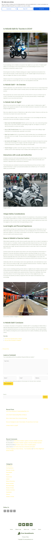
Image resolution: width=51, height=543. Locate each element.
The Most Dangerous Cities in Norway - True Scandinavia (19, 448)
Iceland (7, 479)
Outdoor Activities (10, 490)
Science (8, 494)
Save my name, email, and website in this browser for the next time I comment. (23, 381)
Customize (9, 8)
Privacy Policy (25, 537)
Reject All (25, 8)
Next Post (47, 349)
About (39, 529)
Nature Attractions (10, 481)
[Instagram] (27, 524)
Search (4, 394)
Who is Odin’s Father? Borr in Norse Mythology (16, 418)
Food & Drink (9, 477)
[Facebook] (19, 524)
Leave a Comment (7, 31)
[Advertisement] (25, 14)
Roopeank (21, 316)
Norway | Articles (10, 487)
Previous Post (5, 349)
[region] (25, 5)
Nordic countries (27, 31)
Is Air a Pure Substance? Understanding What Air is (17, 411)
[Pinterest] (31, 524)
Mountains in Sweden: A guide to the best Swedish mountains (28, 440)
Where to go (18, 529)
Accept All (41, 8)
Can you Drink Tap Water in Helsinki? (13, 340)
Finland (22, 31)
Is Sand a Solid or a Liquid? (12, 425)
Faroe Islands (9, 472)
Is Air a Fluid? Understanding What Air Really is (16, 414)
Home (11, 529)
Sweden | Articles (10, 496)
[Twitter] (23, 524)
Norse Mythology (10, 485)
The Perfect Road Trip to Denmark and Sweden (24, 446)
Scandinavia (8, 492)
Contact (34, 529)
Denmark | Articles (10, 470)
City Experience (16, 31)
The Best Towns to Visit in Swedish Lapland (26, 444)
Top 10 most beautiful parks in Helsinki (13, 338)
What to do (26, 529)
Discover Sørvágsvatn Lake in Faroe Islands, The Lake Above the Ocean (22, 422)
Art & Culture (9, 465)
